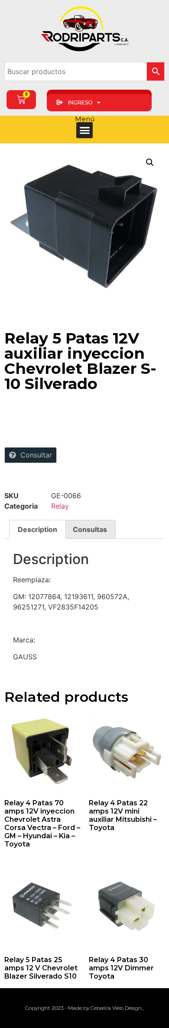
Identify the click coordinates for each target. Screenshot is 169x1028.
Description (37, 529)
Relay (60, 506)
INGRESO (80, 102)
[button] (84, 130)
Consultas (90, 529)
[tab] (37, 529)
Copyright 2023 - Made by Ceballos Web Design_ (84, 1008)
